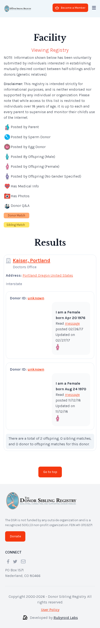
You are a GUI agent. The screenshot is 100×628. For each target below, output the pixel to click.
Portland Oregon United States (48, 275)
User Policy (50, 609)
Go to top (50, 472)
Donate (15, 536)
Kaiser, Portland (31, 260)
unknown (36, 298)
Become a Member (73, 7)
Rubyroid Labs (65, 617)
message (72, 323)
